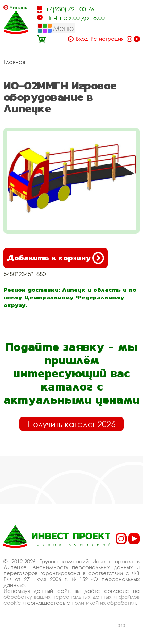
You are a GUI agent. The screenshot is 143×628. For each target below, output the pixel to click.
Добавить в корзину (49, 258)
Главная (14, 61)
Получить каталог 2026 (71, 424)
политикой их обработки (104, 602)
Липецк (18, 7)
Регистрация (107, 39)
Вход (82, 39)
